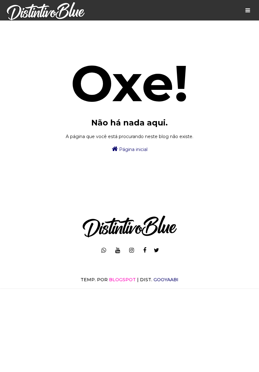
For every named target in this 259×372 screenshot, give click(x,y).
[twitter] (156, 250)
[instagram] (132, 250)
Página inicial (133, 149)
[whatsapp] (104, 250)
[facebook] (145, 250)
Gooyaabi (166, 279)
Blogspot (122, 279)
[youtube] (118, 250)
